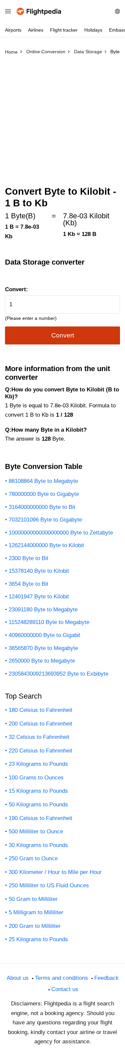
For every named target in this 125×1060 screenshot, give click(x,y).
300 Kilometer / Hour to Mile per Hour (55, 872)
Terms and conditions (61, 978)
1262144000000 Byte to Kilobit (46, 545)
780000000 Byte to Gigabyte (44, 494)
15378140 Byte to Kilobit (39, 571)
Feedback (106, 978)
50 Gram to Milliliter (33, 899)
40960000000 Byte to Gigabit (44, 635)
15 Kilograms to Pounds (38, 791)
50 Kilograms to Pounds (38, 804)
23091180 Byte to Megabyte (43, 609)
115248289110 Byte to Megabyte (49, 622)
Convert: (16, 289)
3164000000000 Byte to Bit (42, 507)
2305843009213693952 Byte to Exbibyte (58, 674)
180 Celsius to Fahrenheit (40, 710)
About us (18, 978)
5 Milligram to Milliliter (36, 912)
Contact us (64, 989)
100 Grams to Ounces (36, 777)
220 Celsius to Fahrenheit (40, 750)
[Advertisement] (62, 123)
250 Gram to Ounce (33, 858)
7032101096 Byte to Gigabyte (45, 520)
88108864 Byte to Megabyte (43, 481)
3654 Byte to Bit (28, 584)
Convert (62, 335)
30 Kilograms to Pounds (38, 845)
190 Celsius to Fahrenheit (40, 818)
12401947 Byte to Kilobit (39, 596)
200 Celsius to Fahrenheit (40, 724)
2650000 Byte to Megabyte (42, 661)
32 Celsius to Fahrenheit (39, 737)
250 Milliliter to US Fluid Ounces (49, 885)
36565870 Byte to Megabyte (43, 648)
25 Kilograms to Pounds (38, 939)
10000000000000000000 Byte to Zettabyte (61, 533)
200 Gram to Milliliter (35, 926)
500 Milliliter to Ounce (36, 831)
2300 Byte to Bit (28, 558)
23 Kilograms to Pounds (38, 764)
